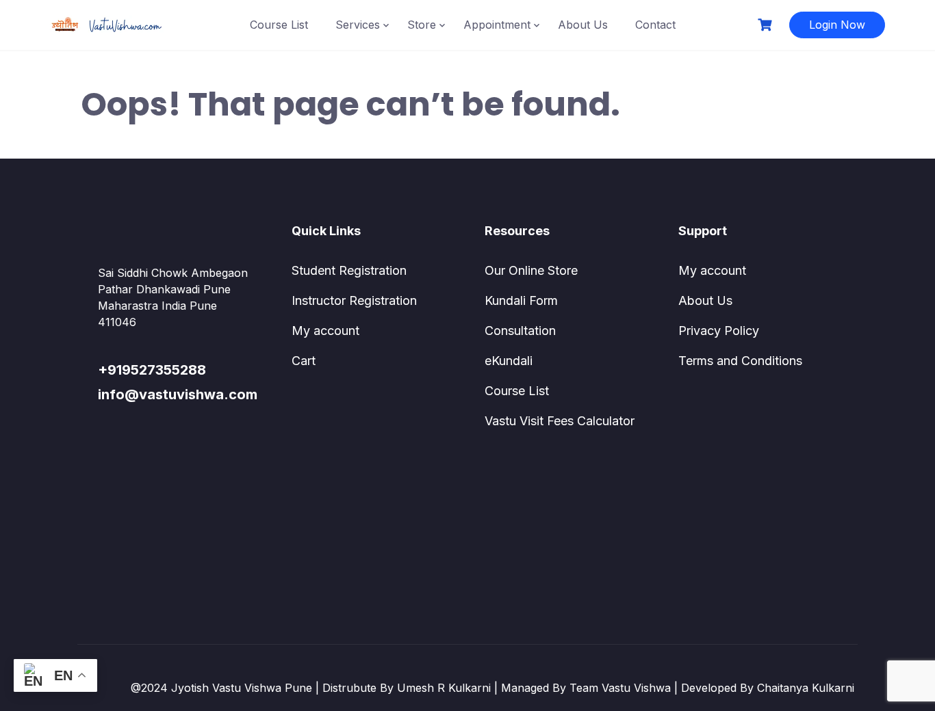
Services (357, 24)
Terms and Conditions (740, 360)
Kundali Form (521, 300)
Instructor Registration (354, 300)
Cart (304, 360)
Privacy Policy (718, 330)
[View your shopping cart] (767, 24)
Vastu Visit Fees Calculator (560, 421)
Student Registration (349, 270)
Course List (279, 24)
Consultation (520, 330)
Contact (655, 24)
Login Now (837, 24)
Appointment (496, 24)
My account (325, 330)
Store (421, 24)
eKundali (509, 360)
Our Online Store (531, 270)
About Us (583, 24)
